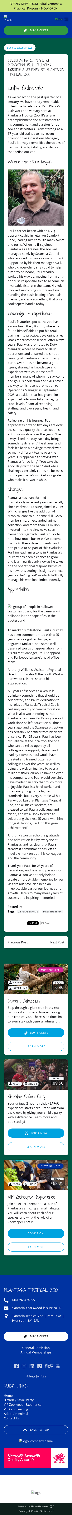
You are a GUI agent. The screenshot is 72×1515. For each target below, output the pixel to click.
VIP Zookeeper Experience (31, 1196)
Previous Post (18, 942)
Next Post (57, 942)
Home (8, 1395)
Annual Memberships (36, 1352)
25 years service (28, 911)
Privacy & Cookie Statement (36, 1511)
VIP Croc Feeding (16, 1409)
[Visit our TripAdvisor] (49, 1366)
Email (47, 923)
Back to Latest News (19, 47)
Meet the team (52, 911)
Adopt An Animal (16, 1414)
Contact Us (12, 1418)
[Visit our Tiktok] (39, 1366)
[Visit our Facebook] (16, 1366)
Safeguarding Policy (36, 1376)
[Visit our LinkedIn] (31, 1366)
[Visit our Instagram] (24, 1366)
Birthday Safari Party (27, 1096)
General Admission (24, 1000)
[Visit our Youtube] (58, 1366)
